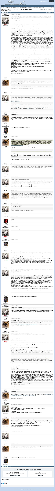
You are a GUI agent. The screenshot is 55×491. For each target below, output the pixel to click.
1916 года (26, 105)
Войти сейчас (40, 475)
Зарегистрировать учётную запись (15, 475)
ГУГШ (17, 107)
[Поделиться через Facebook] (2, 483)
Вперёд (5, 12)
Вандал (19, 205)
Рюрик (19, 84)
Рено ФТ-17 (44, 107)
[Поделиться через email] (6, 483)
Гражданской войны (28, 108)
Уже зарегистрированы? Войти (44, 1)
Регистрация (51, 1)
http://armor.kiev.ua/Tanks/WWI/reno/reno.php (17, 145)
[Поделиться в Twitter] (3, 483)
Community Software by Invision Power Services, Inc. (27, 489)
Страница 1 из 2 (11, 12)
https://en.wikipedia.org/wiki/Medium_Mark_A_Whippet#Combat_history (27, 324)
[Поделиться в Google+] (4, 483)
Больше (52, 7)
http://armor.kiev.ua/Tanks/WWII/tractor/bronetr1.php (28, 395)
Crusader (19, 156)
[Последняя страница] (7, 12)
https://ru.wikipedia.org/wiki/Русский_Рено (16, 101)
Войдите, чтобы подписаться (43, 9)
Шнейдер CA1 (20, 105)
